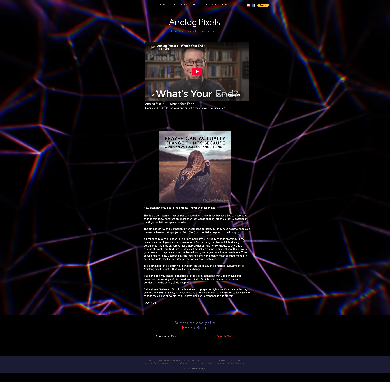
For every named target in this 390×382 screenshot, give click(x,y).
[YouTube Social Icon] (248, 5)
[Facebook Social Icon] (253, 5)
